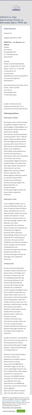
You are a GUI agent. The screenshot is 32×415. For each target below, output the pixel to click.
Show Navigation (26, 15)
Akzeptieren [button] (21, 411)
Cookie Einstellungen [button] (9, 411)
